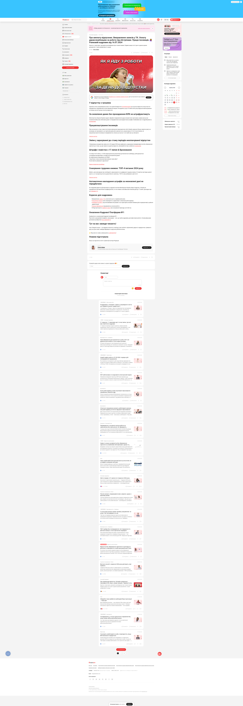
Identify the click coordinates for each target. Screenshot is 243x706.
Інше (101, 372)
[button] (127, 653)
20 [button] (172, 100)
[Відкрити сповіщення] (161, 19)
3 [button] (165, 95)
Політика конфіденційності (94, 688)
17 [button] (165, 100)
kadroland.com (144, 691)
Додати (148, 97)
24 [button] (165, 102)
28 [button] (174, 102)
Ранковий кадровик (93, 34)
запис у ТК (102, 199)
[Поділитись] (149, 53)
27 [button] (172, 102)
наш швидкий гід (106, 219)
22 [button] (176, 100)
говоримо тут (94, 191)
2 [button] (120, 653)
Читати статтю (93, 136)
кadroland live (112, 233)
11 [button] (167, 97)
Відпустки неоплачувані (109, 440)
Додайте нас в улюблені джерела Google (118, 96)
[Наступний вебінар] (179, 30)
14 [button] (174, 97)
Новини (170, 57)
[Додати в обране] (152, 53)
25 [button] (167, 102)
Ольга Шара (96, 49)
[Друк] (132, 53)
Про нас (65, 103)
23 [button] (178, 100)
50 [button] (124, 653)
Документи (175, 57)
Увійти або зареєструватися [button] (144, 28)
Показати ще (122, 649)
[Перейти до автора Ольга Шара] (93, 247)
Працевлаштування (97, 200)
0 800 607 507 (102, 670)
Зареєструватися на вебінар (96, 164)
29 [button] (176, 102)
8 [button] (176, 95)
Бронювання (103, 388)
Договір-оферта (92, 686)
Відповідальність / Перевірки (106, 337)
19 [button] (169, 100)
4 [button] (167, 95)
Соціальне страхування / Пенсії (106, 491)
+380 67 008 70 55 (115, 670)
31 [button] (165, 104)
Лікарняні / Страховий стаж (106, 423)
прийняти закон (106, 207)
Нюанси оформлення (97, 206)
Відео (166, 57)
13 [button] (172, 97)
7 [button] (174, 95)
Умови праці (109, 355)
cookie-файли (122, 704)
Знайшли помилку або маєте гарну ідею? (106, 667)
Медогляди (102, 631)
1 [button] (176, 93)
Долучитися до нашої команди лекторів (106, 665)
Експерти (95, 665)
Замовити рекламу (93, 667)
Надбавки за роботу (97, 202)
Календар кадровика (108, 320)
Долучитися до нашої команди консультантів (144, 665)
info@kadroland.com (96, 673)
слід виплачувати (126, 106)
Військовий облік (110, 302)
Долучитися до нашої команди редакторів (125, 665)
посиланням (138, 146)
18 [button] (167, 100)
